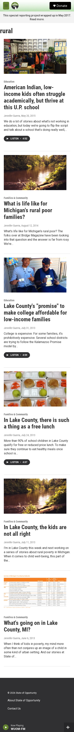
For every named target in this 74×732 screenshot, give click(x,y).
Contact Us (14, 708)
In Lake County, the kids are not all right (35, 530)
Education (9, 81)
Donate (62, 5)
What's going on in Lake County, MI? (30, 626)
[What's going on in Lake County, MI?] (35, 591)
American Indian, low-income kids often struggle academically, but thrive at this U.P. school (34, 97)
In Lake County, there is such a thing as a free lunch (36, 423)
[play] (5, 727)
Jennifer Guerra (12, 115)
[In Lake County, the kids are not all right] (35, 496)
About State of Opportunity (24, 700)
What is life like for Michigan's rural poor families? (28, 210)
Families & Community (16, 197)
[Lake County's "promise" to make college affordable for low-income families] (35, 275)
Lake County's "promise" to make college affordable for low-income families (35, 313)
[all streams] (69, 727)
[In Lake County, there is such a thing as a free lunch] (35, 389)
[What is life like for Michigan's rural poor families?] (35, 172)
